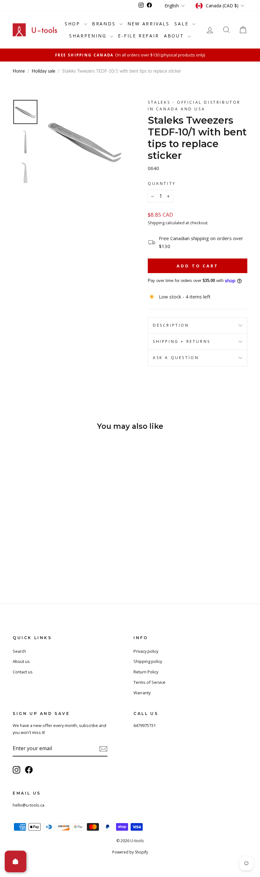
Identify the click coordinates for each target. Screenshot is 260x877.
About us (21, 661)
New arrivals (148, 24)
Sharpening (88, 36)
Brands (105, 24)
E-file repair (138, 36)
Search (19, 651)
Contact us (23, 672)
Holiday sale (43, 71)
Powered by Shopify (130, 852)
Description (171, 325)
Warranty (142, 693)
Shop (73, 24)
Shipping (156, 223)
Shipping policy (147, 661)
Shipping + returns (182, 341)
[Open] (15, 861)
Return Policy (145, 672)
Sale (182, 24)
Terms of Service (149, 682)
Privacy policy (145, 651)
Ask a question (176, 357)
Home (19, 71)
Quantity (162, 183)
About (175, 36)
